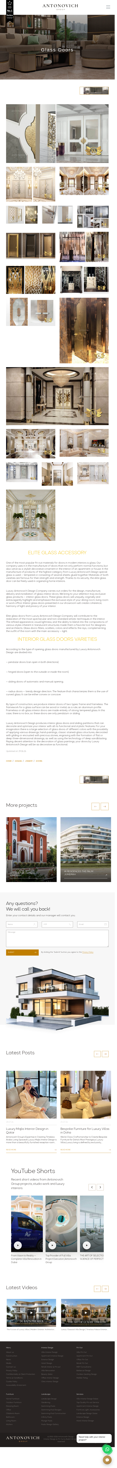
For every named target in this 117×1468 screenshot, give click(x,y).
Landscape (45, 1394)
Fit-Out (79, 1348)
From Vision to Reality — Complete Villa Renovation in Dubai (26, 1259)
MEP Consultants (83, 1367)
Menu (8, 1348)
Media (8, 1363)
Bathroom (10, 1417)
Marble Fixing (82, 1378)
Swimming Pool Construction (53, 1413)
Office (8, 1410)
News (8, 1360)
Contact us (11, 1367)
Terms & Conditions (14, 1378)
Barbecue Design (83, 1371)
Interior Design (47, 1348)
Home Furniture (12, 1399)
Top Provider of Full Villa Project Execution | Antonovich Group (61, 1259)
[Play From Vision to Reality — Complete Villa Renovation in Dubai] (27, 1224)
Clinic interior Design (49, 1382)
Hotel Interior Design (85, 1421)
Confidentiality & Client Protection (20, 1374)
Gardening (45, 1402)
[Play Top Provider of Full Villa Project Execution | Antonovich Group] (61, 1224)
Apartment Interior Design (52, 1356)
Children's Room (13, 1413)
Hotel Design (46, 1363)
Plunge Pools (46, 1421)
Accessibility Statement (16, 1385)
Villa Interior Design (49, 1352)
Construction (11, 1356)
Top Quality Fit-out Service (87, 1402)
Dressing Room (12, 1406)
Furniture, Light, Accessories (88, 1410)
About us (10, 1352)
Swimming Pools (48, 1406)
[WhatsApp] (107, 1449)
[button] (95, 806)
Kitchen (9, 1424)
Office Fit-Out (82, 1360)
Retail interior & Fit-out (51, 1367)
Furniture (10, 1394)
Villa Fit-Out (81, 1352)
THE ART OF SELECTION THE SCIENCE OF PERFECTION (95, 1257)
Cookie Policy (11, 1382)
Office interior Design (50, 1378)
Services (79, 1394)
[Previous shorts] (92, 1187)
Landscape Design (49, 1399)
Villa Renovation (48, 1371)
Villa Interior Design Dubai (87, 1399)
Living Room (11, 1421)
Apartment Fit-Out (84, 1356)
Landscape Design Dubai (86, 1413)
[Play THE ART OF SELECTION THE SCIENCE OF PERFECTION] (96, 1224)
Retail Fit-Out (82, 1363)
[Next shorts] (100, 1187)
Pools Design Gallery (50, 1424)
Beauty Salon (47, 1374)
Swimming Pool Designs (51, 1410)
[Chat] (107, 1459)
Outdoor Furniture (13, 1402)
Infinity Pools (46, 1417)
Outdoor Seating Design (86, 1374)
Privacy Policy (87, 952)
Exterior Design (47, 1360)
